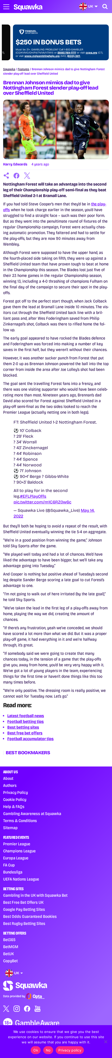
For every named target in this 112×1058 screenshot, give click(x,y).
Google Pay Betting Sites (24, 909)
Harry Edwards (15, 164)
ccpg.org (81, 52)
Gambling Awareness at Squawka (32, 813)
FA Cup (9, 865)
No (48, 1050)
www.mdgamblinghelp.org (32, 56)
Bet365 (9, 939)
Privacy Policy (15, 792)
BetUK (8, 953)
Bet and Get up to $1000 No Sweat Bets (46, 38)
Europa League (15, 857)
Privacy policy (69, 1050)
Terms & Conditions (20, 820)
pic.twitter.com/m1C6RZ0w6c (42, 502)
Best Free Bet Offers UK (23, 902)
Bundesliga (12, 872)
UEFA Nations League (21, 879)
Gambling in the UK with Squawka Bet (35, 895)
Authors (10, 785)
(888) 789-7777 (57, 52)
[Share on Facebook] (17, 176)
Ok (35, 1050)
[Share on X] (27, 176)
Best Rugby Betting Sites (24, 923)
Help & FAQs (13, 806)
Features (23, 69)
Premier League (16, 843)
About (8, 778)
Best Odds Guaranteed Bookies (30, 916)
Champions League (19, 850)
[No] (105, 1041)
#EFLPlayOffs (33, 496)
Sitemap (10, 827)
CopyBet (10, 960)
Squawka (9, 69)
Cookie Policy (14, 799)
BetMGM (10, 946)
